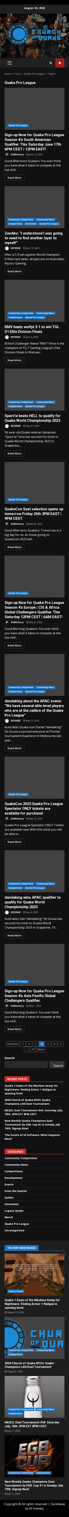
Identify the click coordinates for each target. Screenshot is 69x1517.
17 (32, 1049)
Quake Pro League (18, 125)
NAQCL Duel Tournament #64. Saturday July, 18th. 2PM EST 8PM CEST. (34, 1397)
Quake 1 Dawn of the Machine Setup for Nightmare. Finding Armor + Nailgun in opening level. (31, 1089)
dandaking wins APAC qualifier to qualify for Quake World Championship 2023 (34, 871)
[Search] (50, 62)
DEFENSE (15, 248)
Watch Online (59, 63)
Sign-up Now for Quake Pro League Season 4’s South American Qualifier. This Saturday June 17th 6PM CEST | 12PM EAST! (34, 109)
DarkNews (58, 1504)
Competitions (15, 223)
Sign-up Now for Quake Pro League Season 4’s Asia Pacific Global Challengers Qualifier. (34, 965)
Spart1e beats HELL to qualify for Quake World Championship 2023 (34, 390)
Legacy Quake (14, 1210)
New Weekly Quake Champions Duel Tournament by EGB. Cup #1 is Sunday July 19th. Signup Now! (32, 1124)
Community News (45, 219)
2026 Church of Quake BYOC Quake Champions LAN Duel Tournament (34, 1338)
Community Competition (20, 219)
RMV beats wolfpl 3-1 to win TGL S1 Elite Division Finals (34, 301)
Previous (12, 1044)
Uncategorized (14, 1230)
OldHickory (17, 154)
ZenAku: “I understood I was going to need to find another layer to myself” (34, 207)
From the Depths (16, 1191)
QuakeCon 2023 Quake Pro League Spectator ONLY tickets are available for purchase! (34, 778)
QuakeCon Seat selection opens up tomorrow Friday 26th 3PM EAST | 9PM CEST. (34, 483)
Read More (14, 177)
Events (9, 1184)
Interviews (30, 223)
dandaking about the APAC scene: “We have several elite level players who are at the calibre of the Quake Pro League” (34, 675)
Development (13, 1178)
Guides (9, 1197)
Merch (9, 1217)
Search (10, 1058)
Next (41, 1049)
